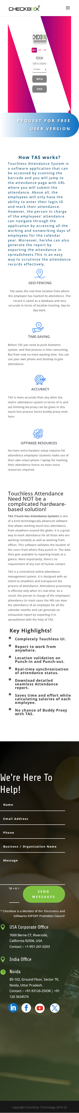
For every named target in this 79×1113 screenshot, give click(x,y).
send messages (44, 894)
